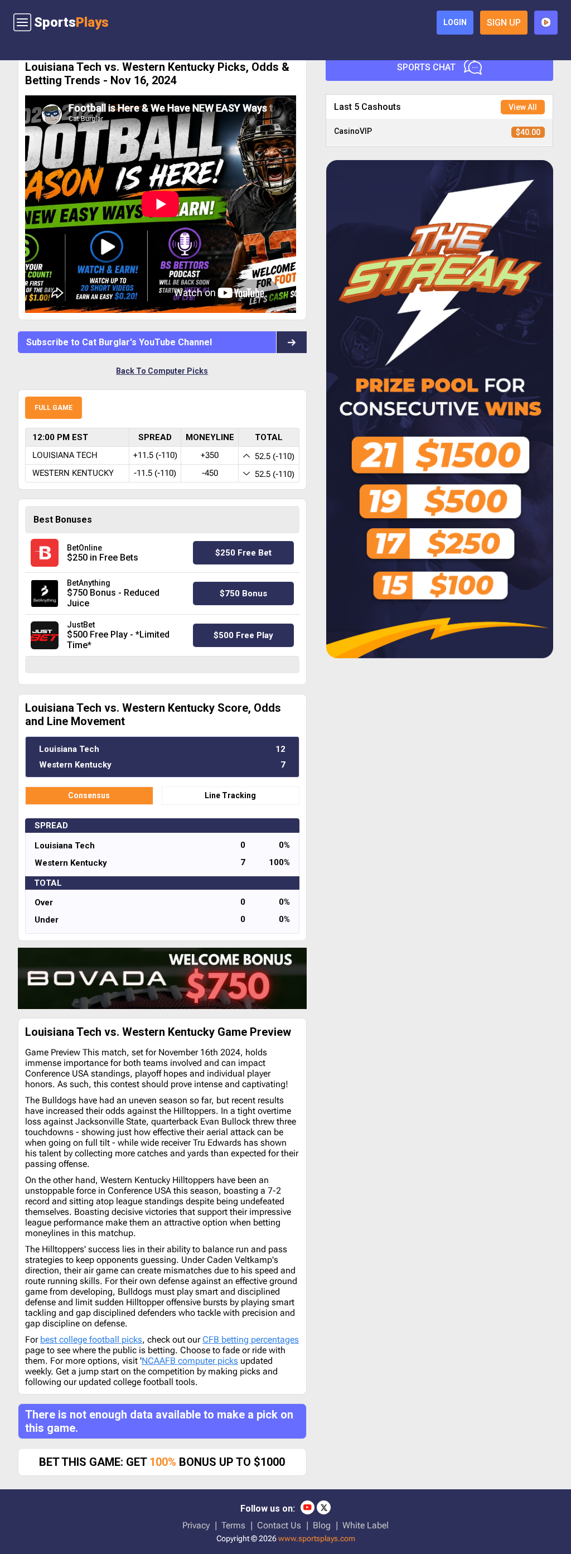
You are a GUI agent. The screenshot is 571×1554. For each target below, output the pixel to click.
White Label (365, 1525)
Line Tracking (230, 795)
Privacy (196, 1525)
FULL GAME (53, 408)
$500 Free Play (243, 635)
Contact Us (279, 1525)
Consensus (89, 795)
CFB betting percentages (250, 1339)
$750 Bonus (243, 593)
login (455, 22)
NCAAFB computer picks (190, 1360)
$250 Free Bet (243, 553)
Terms (233, 1525)
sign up (504, 22)
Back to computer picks (162, 370)
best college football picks (91, 1339)
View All (523, 107)
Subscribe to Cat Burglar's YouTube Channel (119, 342)
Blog (322, 1525)
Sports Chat (426, 67)
